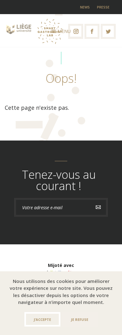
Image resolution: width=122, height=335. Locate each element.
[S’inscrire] (98, 207)
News (85, 7)
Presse (103, 7)
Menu (64, 31)
